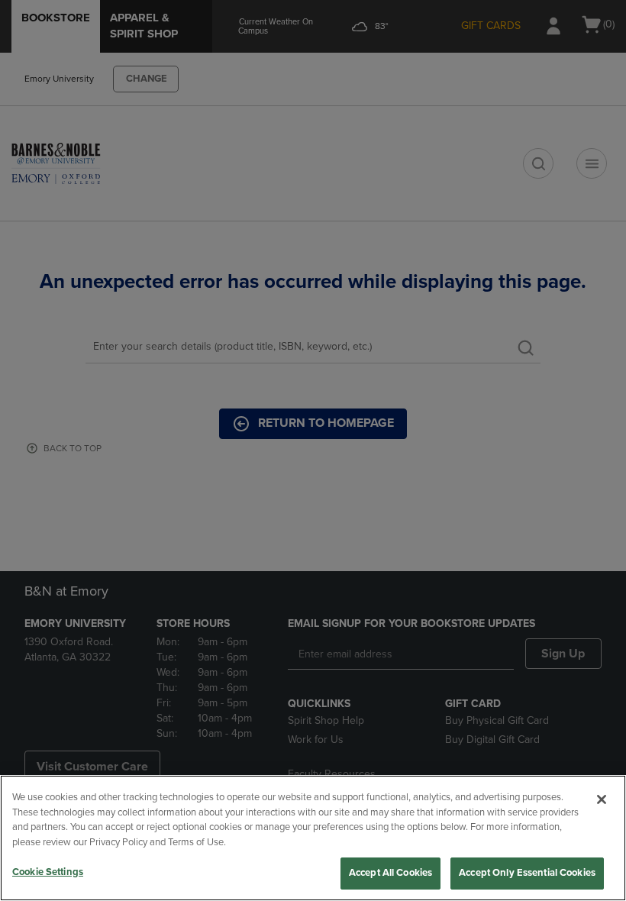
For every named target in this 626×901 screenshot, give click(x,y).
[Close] (601, 799)
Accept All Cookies (390, 873)
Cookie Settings (47, 872)
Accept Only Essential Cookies (527, 873)
